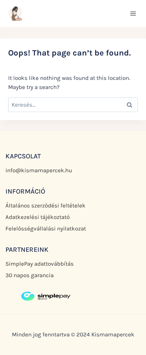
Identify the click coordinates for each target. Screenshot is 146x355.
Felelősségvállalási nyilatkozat (45, 228)
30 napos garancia (29, 275)
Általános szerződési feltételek (45, 205)
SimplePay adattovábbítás (39, 263)
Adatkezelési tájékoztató (37, 217)
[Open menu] (133, 13)
